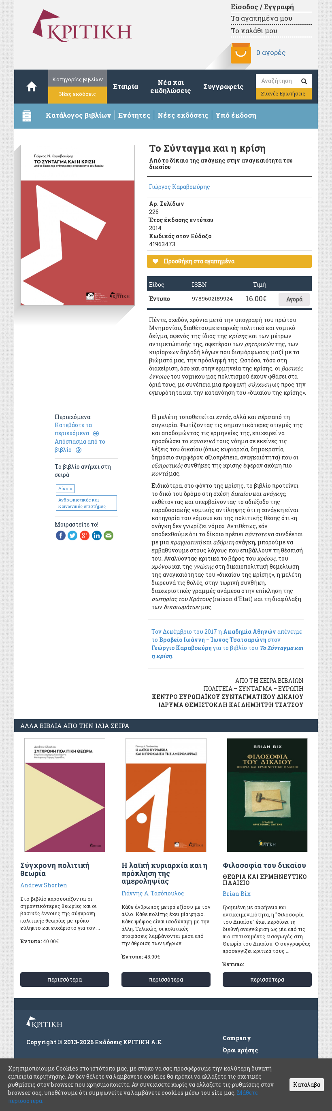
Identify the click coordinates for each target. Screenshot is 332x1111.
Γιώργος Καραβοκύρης (179, 186)
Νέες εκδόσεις (77, 93)
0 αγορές (270, 52)
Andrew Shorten (43, 885)
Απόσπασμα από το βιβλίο (80, 445)
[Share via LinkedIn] (97, 534)
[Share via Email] (108, 534)
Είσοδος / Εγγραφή (262, 6)
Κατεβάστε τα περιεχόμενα (73, 429)
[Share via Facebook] (61, 534)
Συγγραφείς (223, 86)
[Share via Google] (84, 534)
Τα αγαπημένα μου (261, 18)
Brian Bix (237, 893)
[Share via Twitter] (72, 534)
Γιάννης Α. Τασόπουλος (152, 893)
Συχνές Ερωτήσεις (283, 93)
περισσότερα (65, 979)
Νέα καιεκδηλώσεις (170, 86)
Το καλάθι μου (254, 30)
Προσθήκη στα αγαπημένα (198, 261)
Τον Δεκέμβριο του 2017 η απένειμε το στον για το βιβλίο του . (227, 644)
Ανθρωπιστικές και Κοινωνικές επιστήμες (82, 503)
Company (237, 1038)
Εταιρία (125, 86)
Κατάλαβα (306, 1084)
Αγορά (294, 299)
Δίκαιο (65, 488)
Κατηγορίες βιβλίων (77, 79)
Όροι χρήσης (240, 1050)
